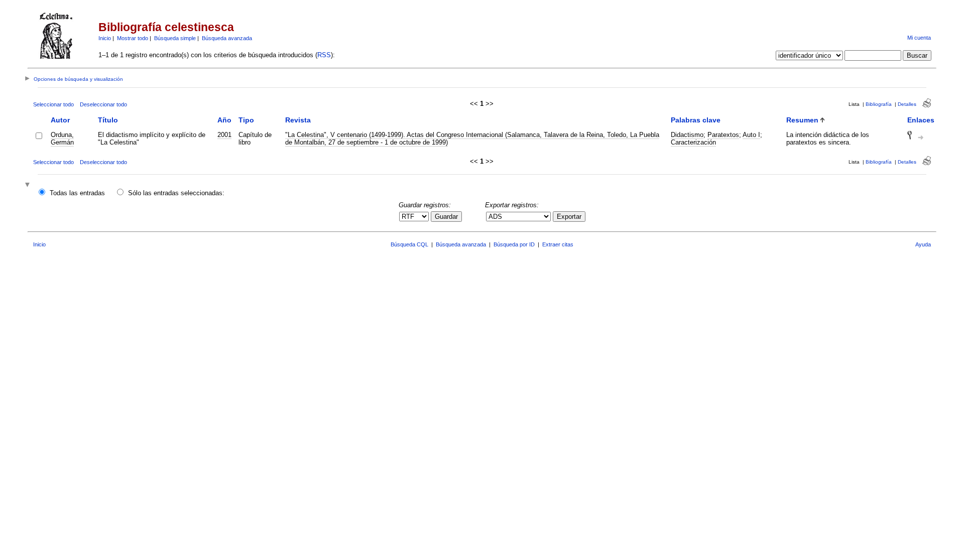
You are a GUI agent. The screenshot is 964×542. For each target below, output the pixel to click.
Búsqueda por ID (514, 244)
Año (224, 120)
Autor (60, 120)
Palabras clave (695, 120)
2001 (224, 135)
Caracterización (693, 142)
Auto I (751, 135)
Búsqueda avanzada (227, 38)
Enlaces (920, 120)
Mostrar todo (132, 38)
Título (108, 120)
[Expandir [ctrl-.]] (28, 185)
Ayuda (923, 244)
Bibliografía (879, 104)
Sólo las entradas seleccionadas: (176, 193)
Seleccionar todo (53, 104)
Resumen (802, 120)
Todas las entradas (77, 193)
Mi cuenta (919, 38)
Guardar (446, 216)
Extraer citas (557, 244)
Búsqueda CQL (409, 244)
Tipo (246, 120)
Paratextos (723, 135)
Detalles (907, 104)
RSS (324, 55)
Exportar (569, 216)
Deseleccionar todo (103, 104)
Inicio (104, 38)
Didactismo (687, 135)
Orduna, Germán (62, 138)
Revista (298, 120)
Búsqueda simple (175, 38)
